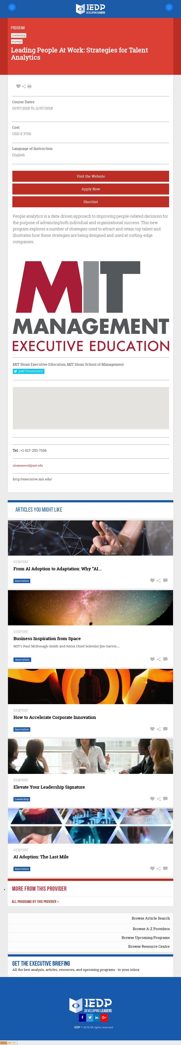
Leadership (19, 35)
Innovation (22, 581)
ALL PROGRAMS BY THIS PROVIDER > (35, 902)
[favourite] (18, 86)
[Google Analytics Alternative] (9, 1042)
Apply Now (90, 189)
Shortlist (90, 201)
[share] (24, 86)
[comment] (165, 580)
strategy (17, 41)
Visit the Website (91, 176)
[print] (29, 86)
